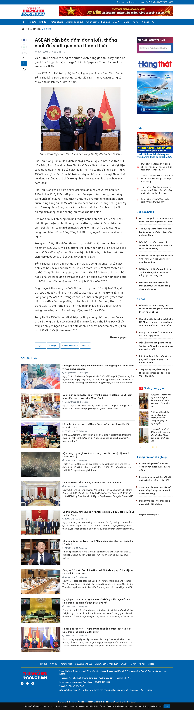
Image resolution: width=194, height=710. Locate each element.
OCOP (116, 21)
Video (140, 128)
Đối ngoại (47, 29)
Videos (145, 21)
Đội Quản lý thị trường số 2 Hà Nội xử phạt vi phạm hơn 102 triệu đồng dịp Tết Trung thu (155, 272)
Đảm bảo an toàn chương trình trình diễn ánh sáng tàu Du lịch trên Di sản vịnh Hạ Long (156, 245)
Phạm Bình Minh (70, 345)
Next (169, 446)
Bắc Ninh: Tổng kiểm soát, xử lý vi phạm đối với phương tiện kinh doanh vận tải (155, 359)
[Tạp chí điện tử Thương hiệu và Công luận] (35, 674)
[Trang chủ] (23, 22)
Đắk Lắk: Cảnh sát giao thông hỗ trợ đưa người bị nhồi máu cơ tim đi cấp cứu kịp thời (156, 345)
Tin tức (32, 21)
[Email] (32, 683)
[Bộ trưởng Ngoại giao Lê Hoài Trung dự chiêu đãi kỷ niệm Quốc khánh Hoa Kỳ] (40, 464)
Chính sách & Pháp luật (98, 21)
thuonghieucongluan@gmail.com (79, 682)
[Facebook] (22, 683)
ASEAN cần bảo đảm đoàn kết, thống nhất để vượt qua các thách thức (76, 42)
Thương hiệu (56, 21)
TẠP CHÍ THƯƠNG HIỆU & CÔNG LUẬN (95, 701)
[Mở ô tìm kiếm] (153, 22)
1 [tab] (153, 447)
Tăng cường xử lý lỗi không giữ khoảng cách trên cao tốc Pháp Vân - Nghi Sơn (154, 372)
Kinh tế (42, 21)
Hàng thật (120, 2)
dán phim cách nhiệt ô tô (149, 515)
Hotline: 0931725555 (135, 2)
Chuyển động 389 (74, 21)
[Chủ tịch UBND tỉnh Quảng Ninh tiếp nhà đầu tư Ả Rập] (40, 493)
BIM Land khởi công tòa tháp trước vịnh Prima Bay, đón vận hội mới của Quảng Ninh (156, 258)
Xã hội (136, 21)
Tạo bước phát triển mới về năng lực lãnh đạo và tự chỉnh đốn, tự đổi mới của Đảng (156, 231)
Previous (140, 446)
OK (166, 706)
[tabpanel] (155, 419)
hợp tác (41, 345)
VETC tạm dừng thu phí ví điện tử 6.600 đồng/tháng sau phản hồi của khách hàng (155, 490)
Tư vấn (125, 21)
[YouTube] (27, 683)
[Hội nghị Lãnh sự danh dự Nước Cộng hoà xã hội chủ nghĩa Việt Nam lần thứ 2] (40, 435)
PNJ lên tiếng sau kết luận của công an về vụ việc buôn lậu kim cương (154, 466)
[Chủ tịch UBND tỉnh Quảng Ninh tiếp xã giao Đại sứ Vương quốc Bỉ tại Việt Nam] (40, 522)
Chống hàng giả (154, 388)
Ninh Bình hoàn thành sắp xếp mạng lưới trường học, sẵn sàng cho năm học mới (154, 285)
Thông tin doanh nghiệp (152, 457)
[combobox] (155, 48)
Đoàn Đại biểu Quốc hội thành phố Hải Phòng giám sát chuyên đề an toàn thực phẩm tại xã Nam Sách (156, 322)
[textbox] (155, 48)
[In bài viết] (24, 47)
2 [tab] (157, 447)
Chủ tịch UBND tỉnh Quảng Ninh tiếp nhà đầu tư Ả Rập (91, 482)
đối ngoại (54, 345)
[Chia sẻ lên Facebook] (24, 39)
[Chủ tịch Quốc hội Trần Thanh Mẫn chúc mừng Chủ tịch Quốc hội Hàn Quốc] (40, 552)
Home (27, 29)
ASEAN (86, 345)
